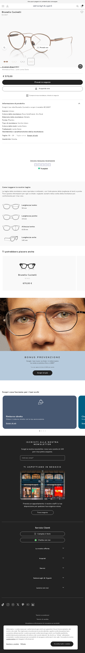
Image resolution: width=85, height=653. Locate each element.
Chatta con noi (44, 540)
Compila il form (44, 534)
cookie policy (10, 639)
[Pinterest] (23, 604)
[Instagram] (8, 604)
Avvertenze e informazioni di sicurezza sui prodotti (42, 623)
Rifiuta (23, 644)
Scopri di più (32, 135)
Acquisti (42, 558)
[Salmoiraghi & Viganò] (42, 6)
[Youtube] (28, 604)
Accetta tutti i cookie (62, 644)
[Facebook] (13, 604)
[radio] (5, 61)
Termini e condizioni (42, 615)
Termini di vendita (42, 619)
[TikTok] (3, 604)
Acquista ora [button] (44, 88)
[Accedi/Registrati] (7, 6)
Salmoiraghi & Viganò (42, 578)
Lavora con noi (42, 588)
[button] (82, 6)
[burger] (3, 6)
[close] (82, 12)
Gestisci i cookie (12, 644)
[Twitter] (18, 604)
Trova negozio (42, 512)
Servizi (42, 568)
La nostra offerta (42, 549)
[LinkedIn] (33, 604)
